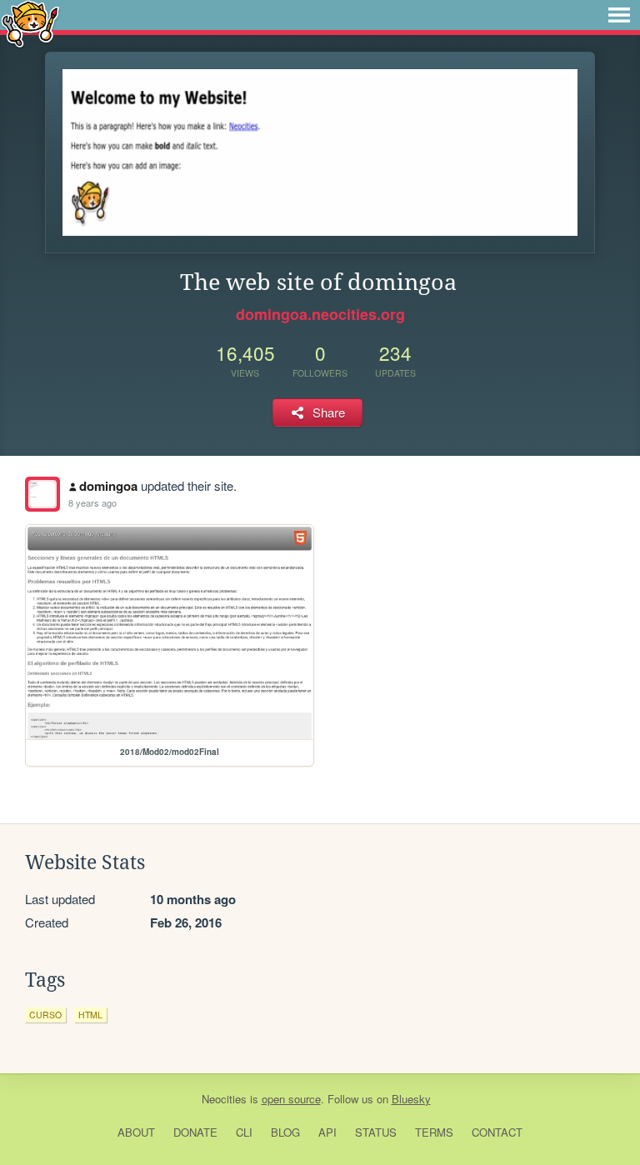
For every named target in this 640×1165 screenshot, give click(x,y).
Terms (434, 1132)
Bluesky (411, 1099)
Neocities (224, 1099)
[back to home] (30, 23)
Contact (497, 1132)
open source (291, 1099)
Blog (285, 1132)
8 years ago (92, 502)
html (90, 1014)
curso (45, 1014)
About (136, 1132)
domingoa (108, 486)
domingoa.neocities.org (320, 314)
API (327, 1132)
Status (376, 1132)
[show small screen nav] (619, 15)
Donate (195, 1132)
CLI (244, 1132)
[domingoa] (42, 494)
